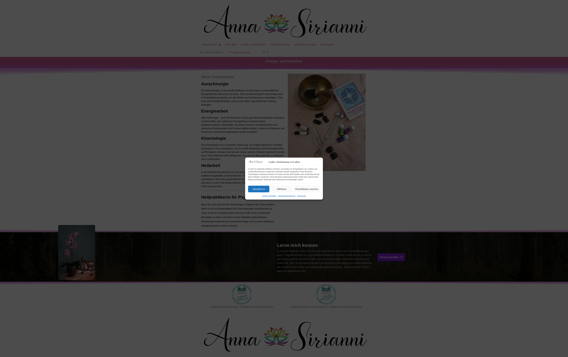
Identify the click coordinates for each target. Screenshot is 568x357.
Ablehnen (281, 188)
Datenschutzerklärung (287, 196)
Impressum (301, 196)
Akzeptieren (258, 188)
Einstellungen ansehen (306, 188)
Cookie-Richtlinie (269, 196)
